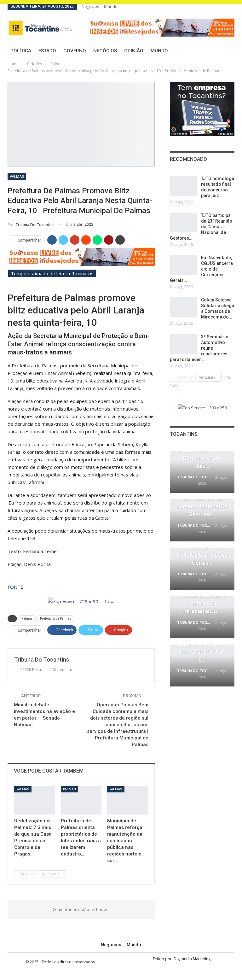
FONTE (15, 587)
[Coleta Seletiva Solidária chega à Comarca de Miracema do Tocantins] (183, 307)
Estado (47, 51)
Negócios (90, 6)
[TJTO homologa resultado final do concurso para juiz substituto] (183, 186)
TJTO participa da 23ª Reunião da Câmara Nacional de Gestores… (201, 227)
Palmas (17, 176)
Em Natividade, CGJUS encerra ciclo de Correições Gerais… (201, 269)
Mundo (111, 6)
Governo (74, 51)
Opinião (133, 51)
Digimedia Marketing (192, 958)
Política (20, 51)
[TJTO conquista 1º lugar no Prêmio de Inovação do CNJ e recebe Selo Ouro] (202, 665)
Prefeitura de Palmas (55, 618)
